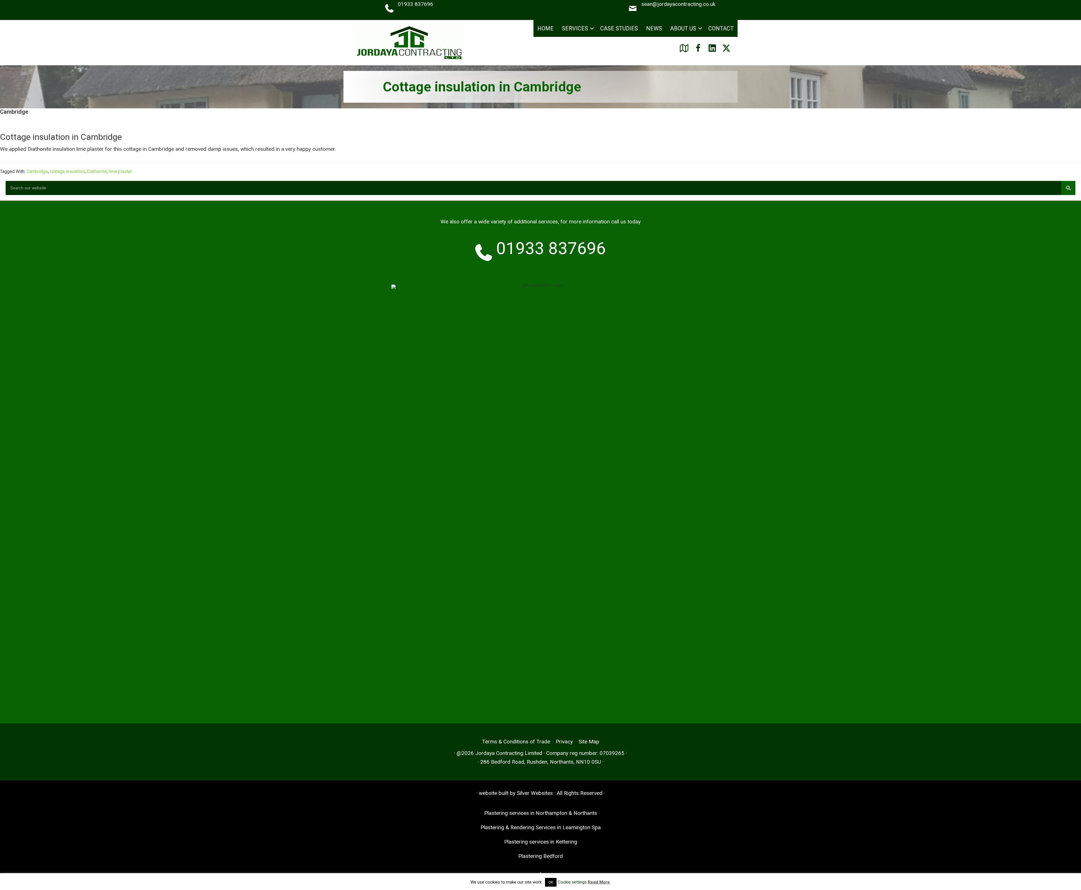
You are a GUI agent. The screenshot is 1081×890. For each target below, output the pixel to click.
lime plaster (120, 171)
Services (575, 28)
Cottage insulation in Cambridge (61, 137)
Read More (599, 882)
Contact (721, 28)
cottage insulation (67, 171)
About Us (683, 28)
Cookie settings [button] (572, 882)
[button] (592, 28)
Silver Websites (535, 793)
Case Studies (619, 28)
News (654, 28)
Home (545, 28)
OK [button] (550, 882)
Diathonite (97, 171)
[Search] (1068, 188)
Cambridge (37, 171)
